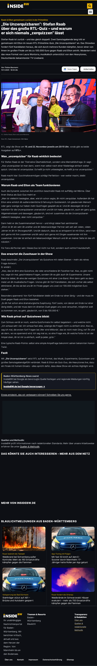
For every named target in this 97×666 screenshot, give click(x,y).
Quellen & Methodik (30, 446)
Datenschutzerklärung (52, 660)
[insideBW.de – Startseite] (18, 6)
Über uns (8, 660)
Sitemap (70, 660)
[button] (90, 11)
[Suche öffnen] (89, 5)
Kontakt (20, 660)
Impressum (33, 660)
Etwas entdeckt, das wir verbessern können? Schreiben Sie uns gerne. (36, 395)
